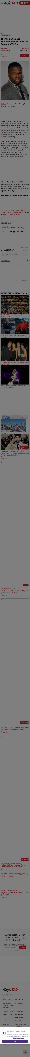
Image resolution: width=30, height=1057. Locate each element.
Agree (15, 1041)
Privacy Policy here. (18, 1038)
